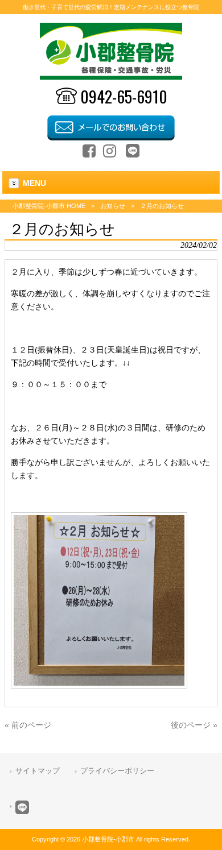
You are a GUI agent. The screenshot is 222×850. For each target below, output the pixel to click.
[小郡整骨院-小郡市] (111, 77)
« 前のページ (28, 724)
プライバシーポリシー (117, 770)
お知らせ (112, 205)
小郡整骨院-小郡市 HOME (49, 205)
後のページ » (194, 724)
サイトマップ (37, 770)
